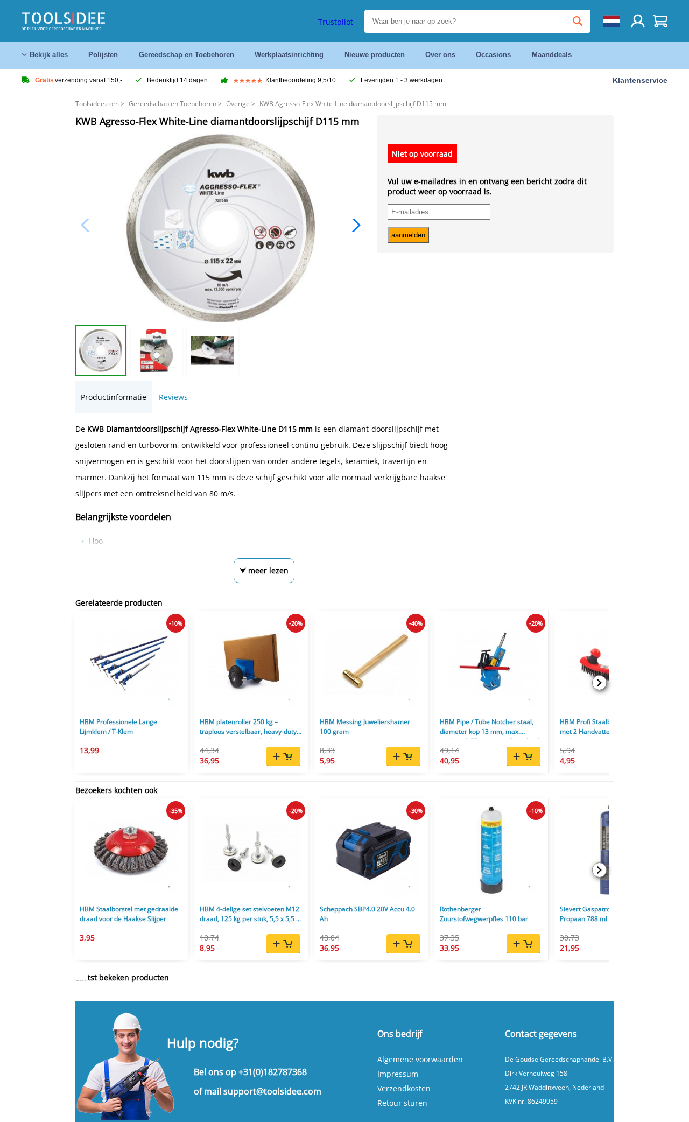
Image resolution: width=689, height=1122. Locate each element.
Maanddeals (552, 55)
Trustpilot (335, 22)
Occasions (493, 55)
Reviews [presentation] (173, 397)
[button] (353, 225)
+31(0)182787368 (272, 1072)
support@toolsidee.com (272, 1091)
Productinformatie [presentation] (113, 397)
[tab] (113, 397)
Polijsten (103, 55)
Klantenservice (640, 80)
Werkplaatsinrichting (289, 55)
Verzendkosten (404, 1088)
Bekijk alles (49, 55)
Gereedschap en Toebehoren (186, 55)
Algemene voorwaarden (420, 1059)
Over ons (440, 55)
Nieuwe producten (374, 55)
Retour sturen (402, 1103)
